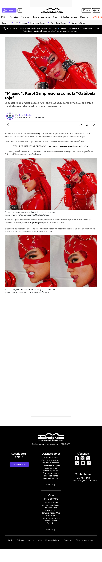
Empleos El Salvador (38, 23)
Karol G (35, 133)
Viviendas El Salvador (59, 23)
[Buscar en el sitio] (20, 10)
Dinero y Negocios (84, 540)
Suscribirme (19, 464)
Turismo (25, 17)
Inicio (4, 17)
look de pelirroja (32, 222)
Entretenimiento (69, 17)
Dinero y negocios (41, 17)
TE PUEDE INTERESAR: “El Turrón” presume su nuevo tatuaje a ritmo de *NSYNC (51, 146)
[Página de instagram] (88, 459)
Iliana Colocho (25, 115)
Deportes (85, 17)
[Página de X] (82, 459)
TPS (16, 23)
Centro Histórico (78, 23)
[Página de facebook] (76, 459)
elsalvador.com (92, 28)
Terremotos (6, 23)
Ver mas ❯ (50, 484)
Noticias (14, 17)
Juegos (24, 23)
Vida (55, 17)
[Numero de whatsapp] (77, 464)
